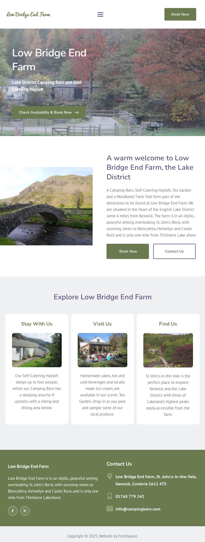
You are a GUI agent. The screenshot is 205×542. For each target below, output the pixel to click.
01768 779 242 (130, 496)
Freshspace (127, 536)
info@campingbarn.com (138, 509)
